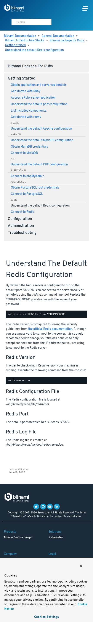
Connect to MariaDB (24, 153)
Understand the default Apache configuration (41, 129)
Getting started (15, 45)
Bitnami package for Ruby (67, 41)
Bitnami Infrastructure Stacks (24, 41)
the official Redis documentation (50, 329)
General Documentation (58, 36)
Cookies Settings (46, 617)
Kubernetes (55, 537)
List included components (28, 111)
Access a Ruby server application (33, 98)
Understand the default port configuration (39, 104)
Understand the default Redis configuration (34, 50)
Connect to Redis (22, 212)
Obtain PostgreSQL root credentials (35, 188)
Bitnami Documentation (20, 36)
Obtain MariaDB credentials (29, 147)
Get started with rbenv (26, 117)
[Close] (81, 566)
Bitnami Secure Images (18, 537)
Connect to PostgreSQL (27, 194)
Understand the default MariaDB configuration (42, 140)
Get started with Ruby (25, 91)
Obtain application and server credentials (39, 85)
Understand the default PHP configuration (39, 164)
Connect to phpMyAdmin (27, 176)
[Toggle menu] (85, 8)
